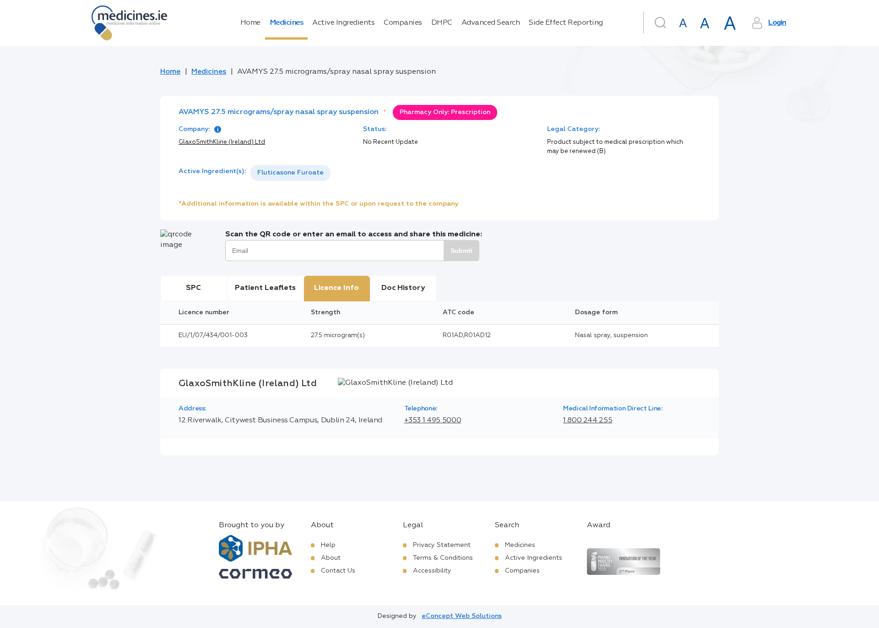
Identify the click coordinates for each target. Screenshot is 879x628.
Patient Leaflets (265, 288)
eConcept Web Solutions (462, 616)
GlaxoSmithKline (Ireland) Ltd (222, 142)
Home (250, 23)
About (331, 558)
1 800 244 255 (587, 420)
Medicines (287, 23)
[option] (290, 173)
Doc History (403, 288)
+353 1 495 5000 (432, 420)
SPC (193, 288)
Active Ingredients (343, 23)
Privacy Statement (442, 545)
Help (328, 545)
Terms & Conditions (443, 558)
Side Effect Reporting (566, 23)
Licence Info (336, 288)
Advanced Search (490, 23)
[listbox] (290, 173)
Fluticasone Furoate (290, 172)
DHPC (441, 23)
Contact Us (338, 571)
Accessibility (432, 571)
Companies (403, 23)
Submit (461, 250)
